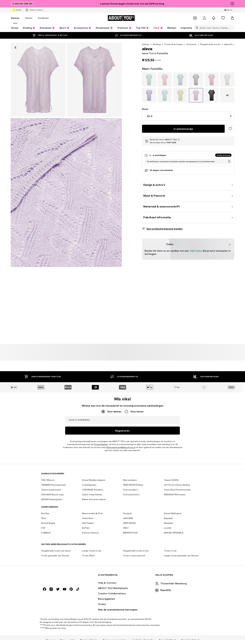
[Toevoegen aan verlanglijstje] (230, 129)
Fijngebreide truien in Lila (135, 550)
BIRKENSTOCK (130, 532)
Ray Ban (45, 513)
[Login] (204, 18)
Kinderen (43, 18)
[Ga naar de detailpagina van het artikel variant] (149, 79)
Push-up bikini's (130, 489)
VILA (43, 518)
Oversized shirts (131, 494)
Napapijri (168, 518)
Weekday (168, 523)
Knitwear (191, 44)
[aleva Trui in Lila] (94, 80)
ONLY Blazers (48, 480)
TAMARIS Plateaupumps (53, 485)
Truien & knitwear (173, 44)
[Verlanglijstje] (223, 18)
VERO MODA (129, 523)
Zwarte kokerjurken (51, 489)
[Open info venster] (232, 4)
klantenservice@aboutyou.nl (120, 447)
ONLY (125, 528)
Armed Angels (48, 523)
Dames (15, 18)
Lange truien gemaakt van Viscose (181, 555)
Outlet (18, 10)
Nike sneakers (130, 480)
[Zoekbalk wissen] (232, 27)
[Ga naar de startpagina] (59, 576)
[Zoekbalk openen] (196, 27)
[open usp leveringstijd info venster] (229, 161)
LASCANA (128, 518)
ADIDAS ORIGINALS (173, 532)
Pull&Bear (46, 532)
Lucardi (167, 528)
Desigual (127, 513)
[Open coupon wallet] (195, 18)
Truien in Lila (170, 550)
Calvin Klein (87, 518)
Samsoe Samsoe (90, 532)
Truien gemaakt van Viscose (55, 555)
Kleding (157, 44)
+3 (227, 95)
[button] (188, 116)
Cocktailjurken (89, 485)
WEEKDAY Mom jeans (175, 494)
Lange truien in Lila (91, 550)
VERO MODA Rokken (133, 485)
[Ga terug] (15, 47)
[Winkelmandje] (232, 18)
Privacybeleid (101, 444)
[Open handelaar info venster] (179, 140)
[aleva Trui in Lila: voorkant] (38, 80)
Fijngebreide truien (210, 44)
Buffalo (86, 528)
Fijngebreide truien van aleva (55, 550)
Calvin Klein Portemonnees (177, 489)
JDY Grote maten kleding (177, 485)
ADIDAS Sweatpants (51, 499)
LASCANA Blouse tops (52, 494)
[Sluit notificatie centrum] (214, 18)
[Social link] (44, 589)
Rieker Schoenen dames (94, 499)
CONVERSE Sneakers (92, 489)
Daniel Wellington (173, 513)
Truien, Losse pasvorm (134, 555)
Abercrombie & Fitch (92, 513)
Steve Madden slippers (93, 480)
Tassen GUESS (171, 480)
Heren (28, 18)
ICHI (43, 528)
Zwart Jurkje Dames (92, 494)
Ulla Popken (88, 523)
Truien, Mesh (88, 555)
